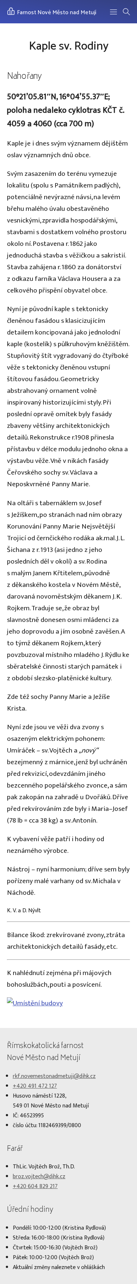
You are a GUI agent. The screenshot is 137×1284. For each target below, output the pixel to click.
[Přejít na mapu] (35, 1003)
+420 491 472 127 (35, 1086)
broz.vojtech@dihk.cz (39, 1176)
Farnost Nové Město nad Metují (56, 13)
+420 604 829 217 (35, 1186)
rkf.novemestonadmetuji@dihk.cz (54, 1076)
